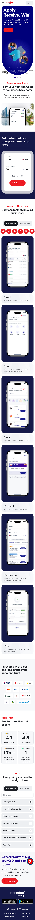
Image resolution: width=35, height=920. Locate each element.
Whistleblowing (10, 917)
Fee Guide (25, 917)
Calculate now (17, 183)
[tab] (15, 77)
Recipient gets (10, 166)
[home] (9, 3)
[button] (3, 3)
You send (8, 156)
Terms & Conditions (9, 913)
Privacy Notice (25, 913)
